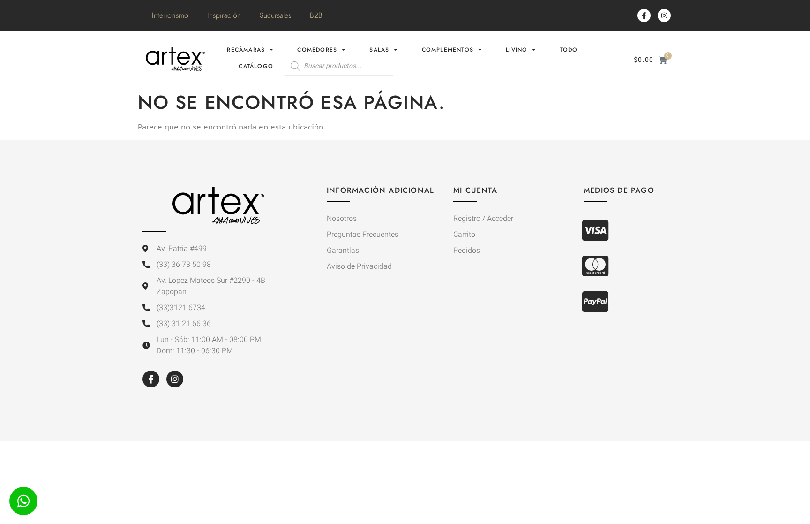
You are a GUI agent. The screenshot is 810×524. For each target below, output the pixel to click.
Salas (379, 50)
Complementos (447, 50)
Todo (569, 50)
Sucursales (275, 15)
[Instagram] (664, 15)
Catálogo (256, 66)
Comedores (317, 50)
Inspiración (224, 15)
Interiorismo (170, 15)
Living (516, 50)
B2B (316, 15)
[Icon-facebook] (644, 15)
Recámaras (246, 50)
